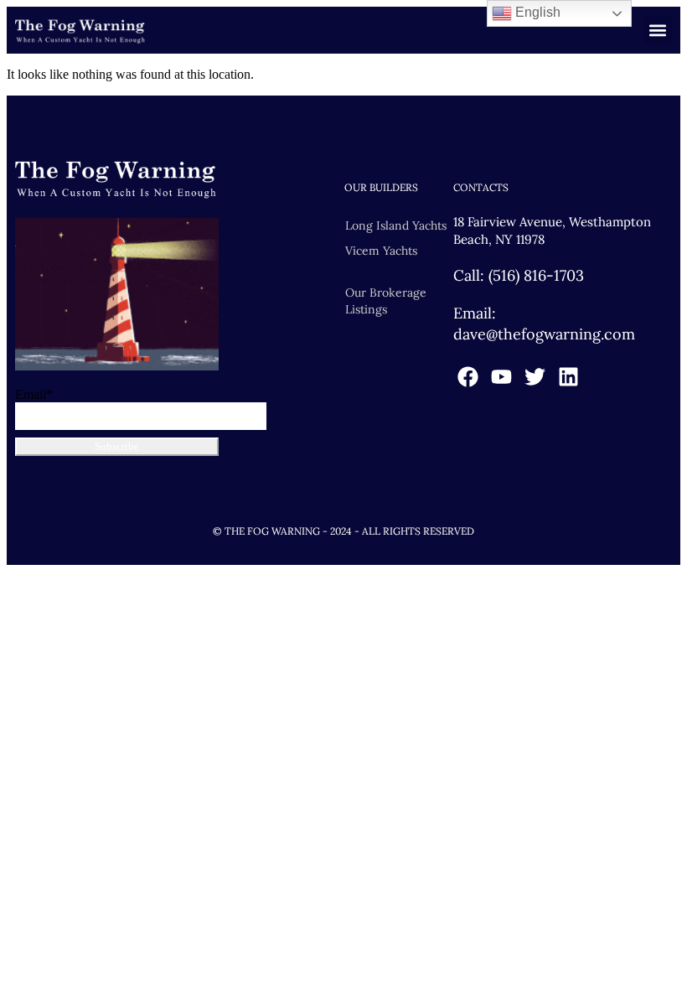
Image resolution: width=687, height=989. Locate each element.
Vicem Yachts (381, 250)
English (536, 12)
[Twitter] (535, 376)
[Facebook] (468, 376)
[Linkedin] (568, 376)
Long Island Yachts (396, 225)
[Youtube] (501, 376)
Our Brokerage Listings (385, 301)
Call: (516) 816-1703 (518, 275)
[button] (658, 30)
